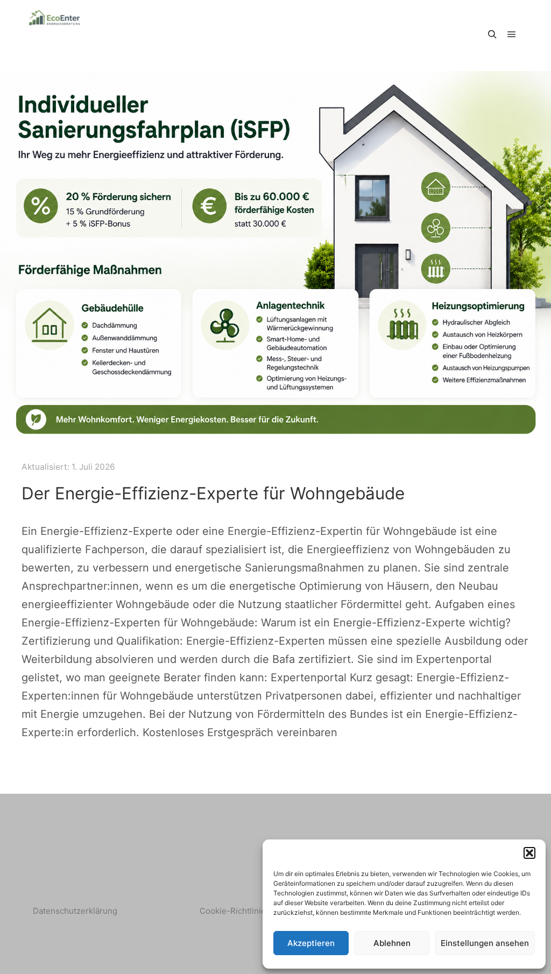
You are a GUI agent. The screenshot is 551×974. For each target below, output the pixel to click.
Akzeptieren (311, 943)
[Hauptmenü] (511, 34)
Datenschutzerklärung (75, 911)
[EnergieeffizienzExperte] (55, 34)
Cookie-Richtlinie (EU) (242, 911)
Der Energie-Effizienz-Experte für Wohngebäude (213, 493)
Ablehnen (392, 943)
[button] (529, 853)
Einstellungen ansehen (485, 943)
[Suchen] (492, 34)
